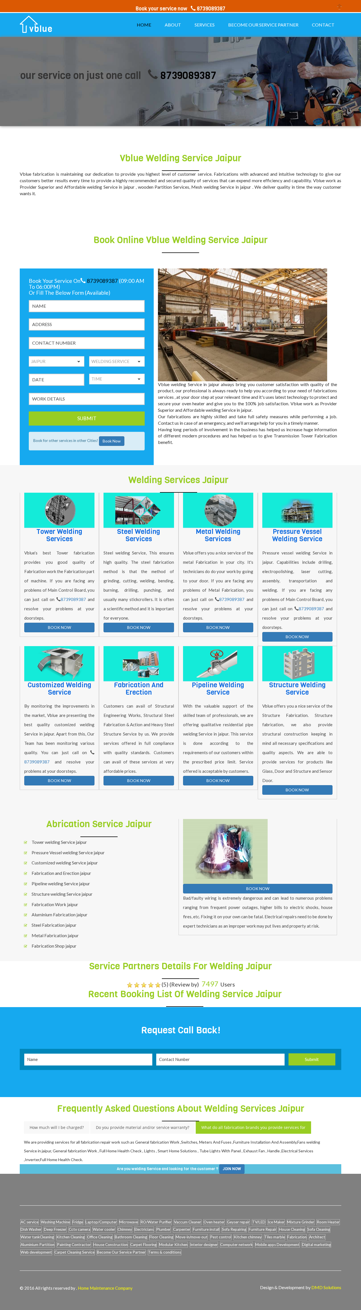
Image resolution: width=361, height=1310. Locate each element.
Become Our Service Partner (121, 1252)
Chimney (125, 1229)
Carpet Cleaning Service (74, 1252)
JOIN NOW (232, 1169)
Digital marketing (316, 1244)
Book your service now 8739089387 (180, 8)
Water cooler (104, 1229)
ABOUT (173, 24)
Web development (36, 1252)
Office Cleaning (99, 1237)
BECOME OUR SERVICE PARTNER (263, 24)
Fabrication (297, 1237)
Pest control (220, 1237)
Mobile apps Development (277, 1244)
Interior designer (204, 1244)
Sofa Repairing (234, 1229)
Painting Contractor (74, 1244)
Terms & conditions (164, 1252)
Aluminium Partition (37, 1244)
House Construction (110, 1244)
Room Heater (328, 1222)
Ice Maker (276, 1222)
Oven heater (214, 1222)
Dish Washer (31, 1229)
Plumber (163, 1229)
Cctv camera (79, 1229)
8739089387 (159, 75)
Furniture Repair (262, 1229)
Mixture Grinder (300, 1222)
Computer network (236, 1244)
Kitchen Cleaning (70, 1237)
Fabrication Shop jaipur (54, 945)
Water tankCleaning (37, 1237)
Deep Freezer (55, 1229)
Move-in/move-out (192, 1237)
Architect (317, 1237)
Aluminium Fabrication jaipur (59, 914)
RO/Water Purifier (155, 1222)
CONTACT (323, 24)
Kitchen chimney (248, 1237)
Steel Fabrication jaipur (54, 925)
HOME (144, 24)
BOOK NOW (59, 627)
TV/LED (258, 1222)
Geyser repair (238, 1222)
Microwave (128, 1222)
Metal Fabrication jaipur (55, 935)
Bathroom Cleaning (131, 1237)
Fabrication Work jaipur (55, 904)
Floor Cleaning (161, 1237)
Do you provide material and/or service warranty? (142, 1127)
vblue (41, 29)
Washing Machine (55, 1222)
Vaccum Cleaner (187, 1222)
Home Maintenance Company (105, 1288)
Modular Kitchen (173, 1244)
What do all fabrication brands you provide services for (253, 1127)
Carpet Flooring (143, 1244)
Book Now (112, 441)
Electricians (144, 1229)
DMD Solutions (326, 1287)
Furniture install (206, 1229)
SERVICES (205, 24)
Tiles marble (274, 1237)
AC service (29, 1222)
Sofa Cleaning (318, 1229)
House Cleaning (292, 1229)
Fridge (77, 1222)
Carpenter (181, 1229)
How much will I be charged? (57, 1127)
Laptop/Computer (101, 1222)
